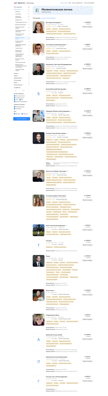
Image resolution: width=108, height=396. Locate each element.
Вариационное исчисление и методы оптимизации (21, 66)
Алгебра (17, 11)
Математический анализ (19, 27)
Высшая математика (20, 24)
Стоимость (17, 87)
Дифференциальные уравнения (20, 45)
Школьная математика (18, 17)
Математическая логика (19, 38)
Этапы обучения (19, 93)
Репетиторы (64, 3)
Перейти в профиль (87, 26)
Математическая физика (19, 59)
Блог (70, 3)
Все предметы (18, 7)
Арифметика (18, 19)
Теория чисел (18, 48)
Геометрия (18, 14)
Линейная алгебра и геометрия (20, 31)
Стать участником (89, 3)
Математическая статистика (19, 34)
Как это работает (77, 3)
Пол (15, 111)
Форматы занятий (19, 104)
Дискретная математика (18, 51)
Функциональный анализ (19, 70)
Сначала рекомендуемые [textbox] (48, 18)
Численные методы (20, 62)
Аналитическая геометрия (19, 41)
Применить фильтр (22, 119)
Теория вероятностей (21, 22)
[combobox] (48, 18)
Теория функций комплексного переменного (19, 55)
